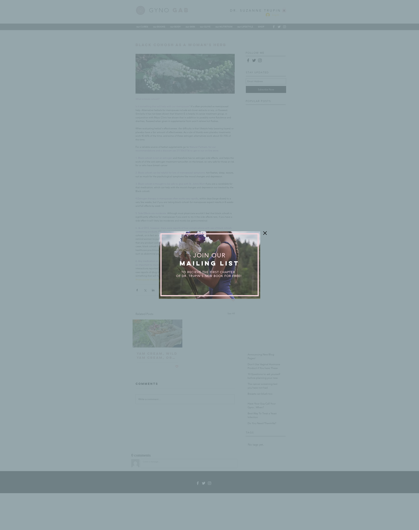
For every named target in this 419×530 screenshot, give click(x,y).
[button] (265, 233)
